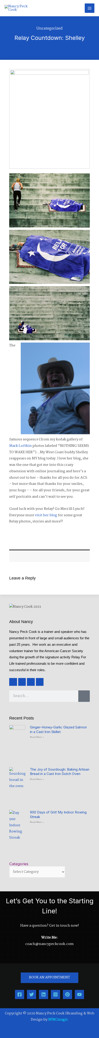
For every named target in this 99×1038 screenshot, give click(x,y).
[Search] (84, 696)
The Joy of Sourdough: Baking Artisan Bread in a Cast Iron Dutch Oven (59, 771)
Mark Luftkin (20, 446)
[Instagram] (55, 994)
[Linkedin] (43, 994)
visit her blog (46, 515)
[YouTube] (79, 994)
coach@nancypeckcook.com (49, 944)
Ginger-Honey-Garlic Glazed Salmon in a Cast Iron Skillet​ (58, 729)
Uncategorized (49, 28)
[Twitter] (31, 994)
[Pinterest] (67, 994)
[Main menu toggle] (89, 8)
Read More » (37, 737)
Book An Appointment (49, 977)
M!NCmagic (58, 1019)
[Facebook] (19, 994)
